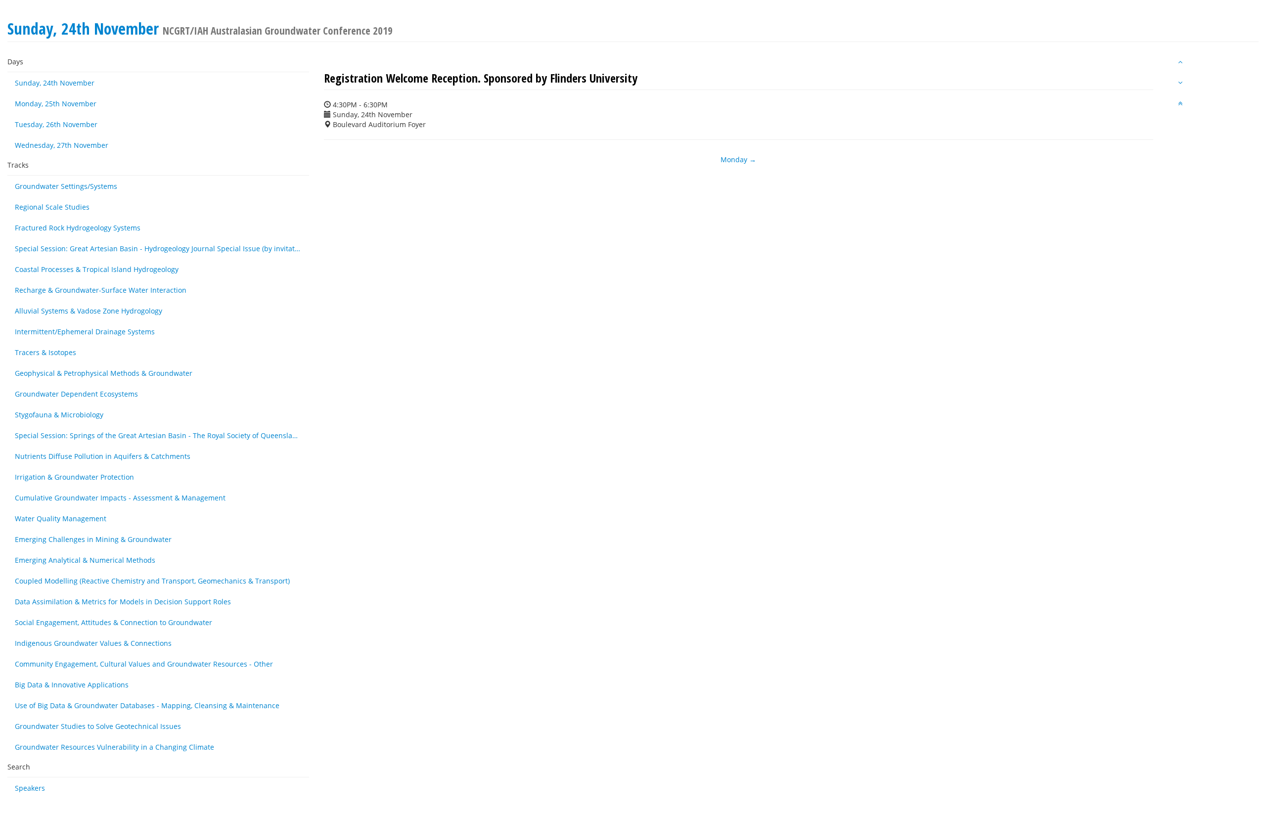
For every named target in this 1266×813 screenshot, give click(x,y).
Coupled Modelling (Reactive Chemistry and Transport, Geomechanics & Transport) (152, 581)
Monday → (738, 159)
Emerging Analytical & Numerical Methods (85, 560)
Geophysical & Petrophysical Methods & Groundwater (103, 373)
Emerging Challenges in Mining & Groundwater (93, 539)
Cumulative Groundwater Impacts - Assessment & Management (120, 497)
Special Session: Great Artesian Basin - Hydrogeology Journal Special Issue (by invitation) (161, 248)
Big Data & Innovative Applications (72, 684)
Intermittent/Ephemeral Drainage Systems (85, 331)
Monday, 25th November (55, 103)
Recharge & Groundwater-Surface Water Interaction (100, 290)
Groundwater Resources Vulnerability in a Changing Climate (114, 747)
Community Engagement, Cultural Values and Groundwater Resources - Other (144, 664)
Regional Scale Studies (52, 207)
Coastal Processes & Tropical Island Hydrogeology (97, 269)
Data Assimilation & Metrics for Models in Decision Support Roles (123, 601)
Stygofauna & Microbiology (59, 414)
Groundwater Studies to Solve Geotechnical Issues (98, 726)
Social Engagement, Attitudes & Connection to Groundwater (113, 622)
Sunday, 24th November (54, 83)
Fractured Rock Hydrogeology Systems (77, 227)
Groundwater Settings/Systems (66, 186)
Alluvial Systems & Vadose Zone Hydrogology (88, 311)
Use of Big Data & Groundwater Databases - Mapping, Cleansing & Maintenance (147, 705)
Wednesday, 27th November (61, 145)
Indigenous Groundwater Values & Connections (93, 643)
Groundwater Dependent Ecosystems (76, 394)
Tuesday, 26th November (56, 124)
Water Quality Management (60, 518)
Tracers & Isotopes (45, 352)
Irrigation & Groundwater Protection (74, 477)
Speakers (30, 788)
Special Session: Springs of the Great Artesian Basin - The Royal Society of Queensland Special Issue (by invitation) (162, 435)
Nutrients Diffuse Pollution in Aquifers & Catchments (102, 456)
